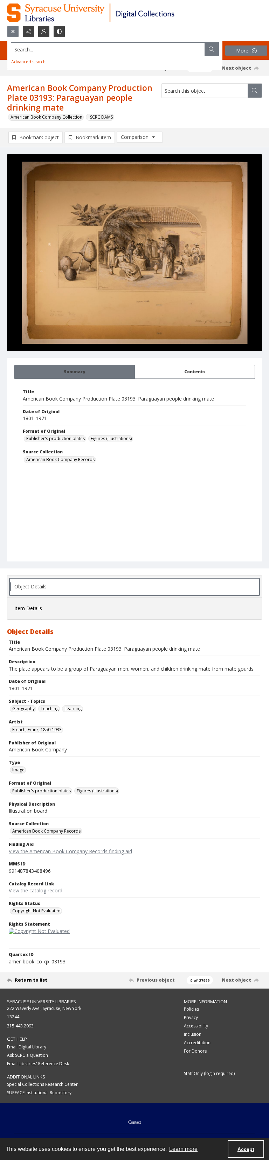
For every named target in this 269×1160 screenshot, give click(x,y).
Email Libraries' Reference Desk (38, 1064)
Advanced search (28, 62)
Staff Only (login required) (209, 1073)
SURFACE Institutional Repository (39, 1093)
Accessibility (196, 1026)
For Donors (195, 1051)
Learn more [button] (183, 1149)
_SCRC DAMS (100, 117)
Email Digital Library (26, 1047)
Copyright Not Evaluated (36, 911)
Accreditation (197, 1043)
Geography (23, 709)
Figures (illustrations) (111, 438)
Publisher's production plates (55, 438)
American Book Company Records (60, 459)
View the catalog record (35, 890)
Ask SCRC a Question (27, 1055)
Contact (134, 1122)
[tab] (74, 372)
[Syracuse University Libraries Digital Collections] (111, 12)
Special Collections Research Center (42, 1084)
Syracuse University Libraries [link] (41, 1001)
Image (18, 770)
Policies (191, 1009)
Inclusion (192, 1034)
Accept (245, 1149)
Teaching (49, 709)
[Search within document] (255, 91)
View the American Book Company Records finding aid (70, 851)
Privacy (191, 1017)
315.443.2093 (20, 1026)
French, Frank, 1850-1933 (37, 730)
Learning (73, 709)
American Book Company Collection (46, 117)
